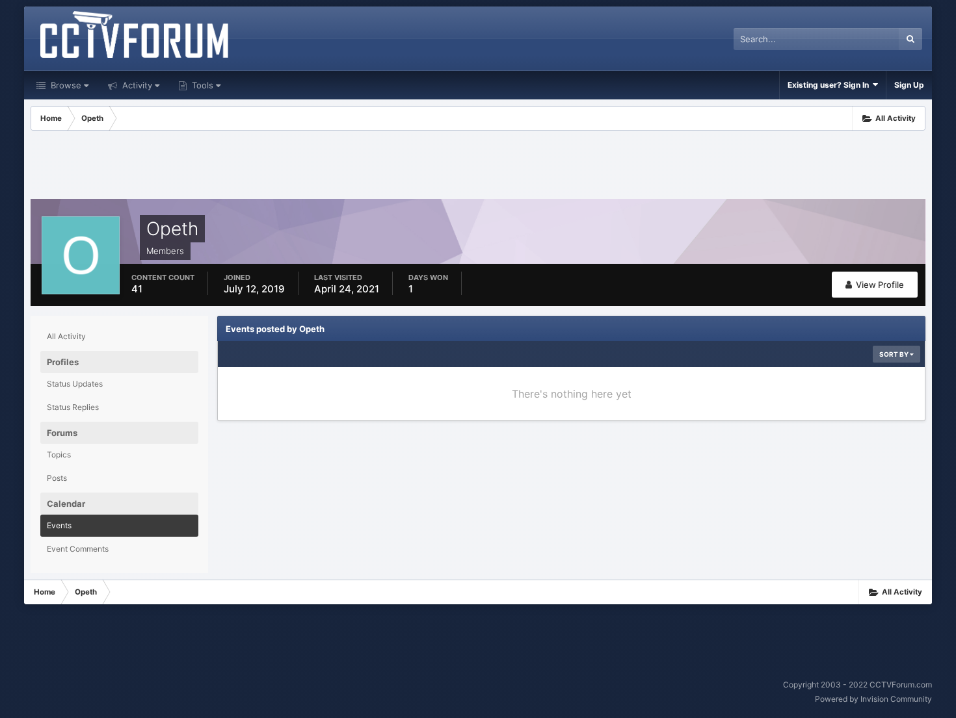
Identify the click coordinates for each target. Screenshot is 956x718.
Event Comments (78, 549)
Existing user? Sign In (830, 85)
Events (59, 525)
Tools (201, 85)
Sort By (894, 354)
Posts (57, 478)
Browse (64, 85)
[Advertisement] (478, 166)
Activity (136, 85)
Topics (59, 454)
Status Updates (75, 384)
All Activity (66, 336)
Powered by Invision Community (873, 699)
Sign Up (909, 85)
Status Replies (73, 407)
